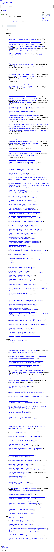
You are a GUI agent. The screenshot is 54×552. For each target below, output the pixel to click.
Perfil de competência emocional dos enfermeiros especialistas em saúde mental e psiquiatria (21, 80)
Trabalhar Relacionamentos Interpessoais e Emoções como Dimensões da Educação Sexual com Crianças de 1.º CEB (25, 151)
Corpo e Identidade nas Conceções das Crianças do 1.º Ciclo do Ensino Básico (19, 249)
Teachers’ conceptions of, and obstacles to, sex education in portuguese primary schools (21, 333)
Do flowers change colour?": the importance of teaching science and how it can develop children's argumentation (24, 365)
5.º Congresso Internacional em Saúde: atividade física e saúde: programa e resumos (20, 397)
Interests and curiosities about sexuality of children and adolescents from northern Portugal (21, 50)
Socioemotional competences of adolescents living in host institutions (18, 411)
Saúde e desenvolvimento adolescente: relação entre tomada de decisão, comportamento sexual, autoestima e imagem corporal (26, 469)
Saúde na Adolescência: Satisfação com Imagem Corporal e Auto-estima (19, 329)
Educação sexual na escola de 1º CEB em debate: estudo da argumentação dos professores (21, 279)
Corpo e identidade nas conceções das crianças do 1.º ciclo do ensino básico (19, 473)
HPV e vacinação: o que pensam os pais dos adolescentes (17, 387)
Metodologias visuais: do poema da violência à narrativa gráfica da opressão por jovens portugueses (22, 156)
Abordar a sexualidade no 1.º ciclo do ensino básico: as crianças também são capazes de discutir (22, 225)
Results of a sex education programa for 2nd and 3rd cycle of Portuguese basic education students (22, 160)
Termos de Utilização (5, 547)
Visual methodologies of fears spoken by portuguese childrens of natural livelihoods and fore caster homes (23, 222)
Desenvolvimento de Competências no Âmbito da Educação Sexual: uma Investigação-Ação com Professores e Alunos (25, 139)
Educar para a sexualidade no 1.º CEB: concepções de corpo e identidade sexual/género (21, 268)
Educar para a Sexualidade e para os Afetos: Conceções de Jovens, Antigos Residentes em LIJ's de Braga (23, 153)
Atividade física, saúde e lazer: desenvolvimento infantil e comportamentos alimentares (20, 521)
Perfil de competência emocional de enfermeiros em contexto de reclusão (19, 78)
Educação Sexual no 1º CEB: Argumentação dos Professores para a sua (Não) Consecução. (21, 284)
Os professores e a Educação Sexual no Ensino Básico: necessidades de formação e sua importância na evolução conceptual (25, 392)
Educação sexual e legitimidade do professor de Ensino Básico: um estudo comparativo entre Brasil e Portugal (24, 378)
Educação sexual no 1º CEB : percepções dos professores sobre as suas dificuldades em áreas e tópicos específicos (24, 280)
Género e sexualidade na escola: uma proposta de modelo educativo (18, 187)
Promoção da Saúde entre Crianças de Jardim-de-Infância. (17, 254)
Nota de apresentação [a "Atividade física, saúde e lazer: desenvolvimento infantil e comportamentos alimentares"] (24, 336)
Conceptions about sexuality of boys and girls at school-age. (17, 245)
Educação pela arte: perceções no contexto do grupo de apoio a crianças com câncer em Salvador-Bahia (23, 531)
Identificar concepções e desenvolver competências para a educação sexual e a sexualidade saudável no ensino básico (25, 253)
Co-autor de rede (48, 15)
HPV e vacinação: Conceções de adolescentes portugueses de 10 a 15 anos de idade (20, 180)
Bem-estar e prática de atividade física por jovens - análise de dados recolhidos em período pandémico (22, 48)
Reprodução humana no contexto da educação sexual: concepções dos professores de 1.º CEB (21, 494)
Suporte (3, 546)
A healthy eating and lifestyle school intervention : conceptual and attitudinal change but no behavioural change (24, 242)
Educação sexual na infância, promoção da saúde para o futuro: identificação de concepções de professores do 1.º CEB (25, 272)
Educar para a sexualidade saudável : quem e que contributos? (17, 487)
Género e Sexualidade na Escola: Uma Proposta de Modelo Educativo (18, 401)
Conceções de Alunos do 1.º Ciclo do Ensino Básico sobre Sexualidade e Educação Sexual (21, 132)
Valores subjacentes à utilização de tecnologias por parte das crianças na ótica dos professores (21, 201)
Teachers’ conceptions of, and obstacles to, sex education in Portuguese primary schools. (21, 332)
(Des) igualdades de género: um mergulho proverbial (16, 63)
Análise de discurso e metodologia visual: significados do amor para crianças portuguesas (21, 441)
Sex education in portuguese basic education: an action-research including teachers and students (22, 204)
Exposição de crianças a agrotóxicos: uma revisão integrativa (17, 108)
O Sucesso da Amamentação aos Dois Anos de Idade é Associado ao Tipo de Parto (20, 403)
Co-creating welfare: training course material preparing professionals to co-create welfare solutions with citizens (24, 383)
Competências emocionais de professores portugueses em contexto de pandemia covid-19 (21, 174)
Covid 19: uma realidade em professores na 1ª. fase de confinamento (18, 173)
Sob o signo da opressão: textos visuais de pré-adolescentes (17, 445)
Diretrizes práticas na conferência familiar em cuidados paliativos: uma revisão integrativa (21, 341)
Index (3, 3)
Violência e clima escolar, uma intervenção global (16, 534)
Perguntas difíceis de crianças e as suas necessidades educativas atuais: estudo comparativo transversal (22, 216)
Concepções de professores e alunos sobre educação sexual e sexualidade (19, 246)
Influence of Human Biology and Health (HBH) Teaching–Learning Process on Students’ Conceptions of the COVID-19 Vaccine (26, 54)
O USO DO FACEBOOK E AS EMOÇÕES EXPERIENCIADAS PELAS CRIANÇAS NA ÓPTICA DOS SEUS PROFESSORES (27, 130)
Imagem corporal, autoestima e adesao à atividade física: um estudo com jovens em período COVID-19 (23, 74)
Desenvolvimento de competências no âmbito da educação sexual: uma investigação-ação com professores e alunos (24, 212)
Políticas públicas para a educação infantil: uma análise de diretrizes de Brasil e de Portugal (21, 38)
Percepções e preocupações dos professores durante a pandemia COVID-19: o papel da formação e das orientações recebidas (26, 361)
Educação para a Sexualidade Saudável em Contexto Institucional (18, 308)
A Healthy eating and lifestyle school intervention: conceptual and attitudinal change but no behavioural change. (24, 241)
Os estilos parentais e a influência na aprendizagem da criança (17, 190)
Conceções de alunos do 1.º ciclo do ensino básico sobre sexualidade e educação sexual (21, 208)
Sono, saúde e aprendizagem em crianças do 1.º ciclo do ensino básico (18, 237)
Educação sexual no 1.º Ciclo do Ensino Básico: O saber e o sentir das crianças (19, 429)
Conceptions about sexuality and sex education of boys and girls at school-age (19, 468)
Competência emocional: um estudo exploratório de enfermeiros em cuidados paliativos (21, 170)
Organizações (4, 10)
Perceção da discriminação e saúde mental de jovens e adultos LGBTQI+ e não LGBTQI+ (21, 76)
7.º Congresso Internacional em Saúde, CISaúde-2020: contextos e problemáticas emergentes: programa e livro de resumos (25, 517)
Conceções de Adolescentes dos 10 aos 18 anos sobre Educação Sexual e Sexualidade (20, 315)
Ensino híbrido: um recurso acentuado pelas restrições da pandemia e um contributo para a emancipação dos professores (25, 300)
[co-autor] (43, 15)
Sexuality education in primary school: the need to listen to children (18, 234)
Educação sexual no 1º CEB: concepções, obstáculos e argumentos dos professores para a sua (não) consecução (24, 499)
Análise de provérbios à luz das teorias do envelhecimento (17, 340)
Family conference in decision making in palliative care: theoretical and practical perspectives (21, 34)
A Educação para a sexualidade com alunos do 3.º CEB (16, 205)
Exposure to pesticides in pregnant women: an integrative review (18, 53)
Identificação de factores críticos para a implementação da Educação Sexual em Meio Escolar (21, 293)
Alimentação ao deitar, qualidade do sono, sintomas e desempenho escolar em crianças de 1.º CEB (22, 304)
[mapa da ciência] (44, 17)
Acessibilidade (4, 548)
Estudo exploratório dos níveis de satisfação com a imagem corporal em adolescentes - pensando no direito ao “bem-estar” (25, 107)
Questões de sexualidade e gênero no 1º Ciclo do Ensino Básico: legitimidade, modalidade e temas (22, 86)
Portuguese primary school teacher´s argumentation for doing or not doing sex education (21, 290)
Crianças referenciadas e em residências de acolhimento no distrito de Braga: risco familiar (21, 428)
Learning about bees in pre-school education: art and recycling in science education (20, 366)
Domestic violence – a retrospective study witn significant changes (18, 196)
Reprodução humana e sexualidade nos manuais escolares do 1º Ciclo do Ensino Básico (21, 162)
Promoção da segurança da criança (14, 112)
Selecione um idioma (8, 2)
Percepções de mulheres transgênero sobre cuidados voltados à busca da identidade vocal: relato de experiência (24, 362)
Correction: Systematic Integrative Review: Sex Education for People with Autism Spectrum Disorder (22, 39)
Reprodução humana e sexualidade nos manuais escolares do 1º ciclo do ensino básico (20, 504)
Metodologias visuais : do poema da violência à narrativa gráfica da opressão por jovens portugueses (22, 155)
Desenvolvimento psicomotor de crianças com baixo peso (17, 104)
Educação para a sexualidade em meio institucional (16, 391)
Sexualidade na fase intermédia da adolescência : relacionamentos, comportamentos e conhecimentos (22, 488)
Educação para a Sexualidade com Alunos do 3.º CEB (16, 145)
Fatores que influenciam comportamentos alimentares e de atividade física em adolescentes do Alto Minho (23, 525)
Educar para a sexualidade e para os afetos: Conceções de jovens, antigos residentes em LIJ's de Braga (23, 218)
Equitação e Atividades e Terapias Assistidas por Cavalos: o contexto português (20, 128)
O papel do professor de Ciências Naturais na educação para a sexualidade (19, 412)
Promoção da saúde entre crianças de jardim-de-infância (16, 255)
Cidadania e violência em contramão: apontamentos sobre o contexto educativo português (21, 301)
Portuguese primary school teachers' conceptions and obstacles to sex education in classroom (21, 275)
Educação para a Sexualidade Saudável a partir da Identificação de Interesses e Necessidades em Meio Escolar (24, 143)
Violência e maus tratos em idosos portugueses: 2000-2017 (17, 119)
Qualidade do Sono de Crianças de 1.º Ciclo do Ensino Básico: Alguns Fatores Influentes (21, 193)
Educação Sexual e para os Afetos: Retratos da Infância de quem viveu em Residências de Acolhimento (23, 309)
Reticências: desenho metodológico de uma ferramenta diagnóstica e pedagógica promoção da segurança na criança (24, 87)
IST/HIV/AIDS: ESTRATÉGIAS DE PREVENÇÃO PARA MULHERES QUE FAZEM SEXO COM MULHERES (25, 42)
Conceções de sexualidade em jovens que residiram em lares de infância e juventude (20, 226)
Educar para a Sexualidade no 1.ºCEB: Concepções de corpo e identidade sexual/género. (21, 267)
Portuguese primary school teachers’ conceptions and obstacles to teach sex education (20, 328)
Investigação (3, 11)
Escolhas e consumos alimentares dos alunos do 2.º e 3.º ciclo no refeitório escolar (20, 524)
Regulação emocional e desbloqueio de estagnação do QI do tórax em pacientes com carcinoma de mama (23, 350)
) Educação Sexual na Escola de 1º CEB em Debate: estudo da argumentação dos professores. (21, 276)
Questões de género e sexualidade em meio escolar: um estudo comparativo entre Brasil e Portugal (22, 197)
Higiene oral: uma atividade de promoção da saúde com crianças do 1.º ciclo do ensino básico (21, 305)
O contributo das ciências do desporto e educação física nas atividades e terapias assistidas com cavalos (23, 431)
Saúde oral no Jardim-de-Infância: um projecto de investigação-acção (18, 271)
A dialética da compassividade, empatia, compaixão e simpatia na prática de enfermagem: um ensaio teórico (23, 44)
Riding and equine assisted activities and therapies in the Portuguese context (19, 417)
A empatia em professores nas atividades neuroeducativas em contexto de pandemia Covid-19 (21, 64)
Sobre (3, 545)
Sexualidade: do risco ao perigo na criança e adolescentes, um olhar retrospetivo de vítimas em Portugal (23, 117)
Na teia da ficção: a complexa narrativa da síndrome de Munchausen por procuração (20, 102)
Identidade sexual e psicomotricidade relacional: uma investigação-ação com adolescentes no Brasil (22, 96)
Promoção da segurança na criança (14, 382)
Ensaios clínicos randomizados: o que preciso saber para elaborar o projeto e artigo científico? (21, 352)
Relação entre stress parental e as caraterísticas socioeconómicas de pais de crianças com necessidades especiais (24, 120)
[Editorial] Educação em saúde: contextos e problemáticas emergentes (18, 367)
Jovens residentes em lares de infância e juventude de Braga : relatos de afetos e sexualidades (21, 233)
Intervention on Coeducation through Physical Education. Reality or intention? (19, 126)
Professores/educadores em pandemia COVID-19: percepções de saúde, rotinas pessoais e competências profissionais (25, 84)
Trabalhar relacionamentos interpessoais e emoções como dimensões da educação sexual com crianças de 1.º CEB (24, 217)
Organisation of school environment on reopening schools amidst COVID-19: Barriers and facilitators (22, 353)
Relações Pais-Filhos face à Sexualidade (14, 163)
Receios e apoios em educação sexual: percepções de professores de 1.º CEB (19, 493)
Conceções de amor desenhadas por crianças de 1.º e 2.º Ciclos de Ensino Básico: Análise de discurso (22, 209)
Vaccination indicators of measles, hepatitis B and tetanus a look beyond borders (20, 200)
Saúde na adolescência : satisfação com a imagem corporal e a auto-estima (19, 539)
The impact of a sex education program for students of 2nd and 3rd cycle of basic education (21, 238)
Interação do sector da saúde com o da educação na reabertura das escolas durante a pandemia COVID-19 (23, 169)
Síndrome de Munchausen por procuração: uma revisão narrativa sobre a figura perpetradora (21, 89)
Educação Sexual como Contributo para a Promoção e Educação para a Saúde (19, 294)
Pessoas (3, 9)
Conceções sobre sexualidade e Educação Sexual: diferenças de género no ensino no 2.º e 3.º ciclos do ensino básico (24, 229)
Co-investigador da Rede (45, 21)
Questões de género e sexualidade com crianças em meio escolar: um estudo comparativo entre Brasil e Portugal (24, 115)
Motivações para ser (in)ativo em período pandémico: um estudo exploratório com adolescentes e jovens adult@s (24, 98)
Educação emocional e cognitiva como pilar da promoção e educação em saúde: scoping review (22, 68)
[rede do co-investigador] (45, 20)
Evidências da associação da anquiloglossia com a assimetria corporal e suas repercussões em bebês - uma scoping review (25, 348)
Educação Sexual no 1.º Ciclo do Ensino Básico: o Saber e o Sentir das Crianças (20, 141)
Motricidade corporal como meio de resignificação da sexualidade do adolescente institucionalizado (22, 100)
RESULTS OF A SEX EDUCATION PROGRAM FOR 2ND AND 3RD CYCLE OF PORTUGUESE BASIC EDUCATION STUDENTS (28, 124)
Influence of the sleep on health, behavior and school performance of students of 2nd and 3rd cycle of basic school (24, 230)
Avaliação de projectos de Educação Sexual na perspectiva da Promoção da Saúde (20, 258)
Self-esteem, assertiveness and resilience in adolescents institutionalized (18, 424)
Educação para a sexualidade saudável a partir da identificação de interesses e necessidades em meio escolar (23, 213)
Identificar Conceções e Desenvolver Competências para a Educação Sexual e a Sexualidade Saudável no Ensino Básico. (25, 251)
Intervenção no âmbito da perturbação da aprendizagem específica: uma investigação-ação (21, 111)
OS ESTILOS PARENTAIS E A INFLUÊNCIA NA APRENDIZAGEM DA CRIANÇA (21, 405)
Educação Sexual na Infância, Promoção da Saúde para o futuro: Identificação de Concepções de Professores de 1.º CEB (25, 321)
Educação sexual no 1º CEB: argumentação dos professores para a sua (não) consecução (21, 509)
